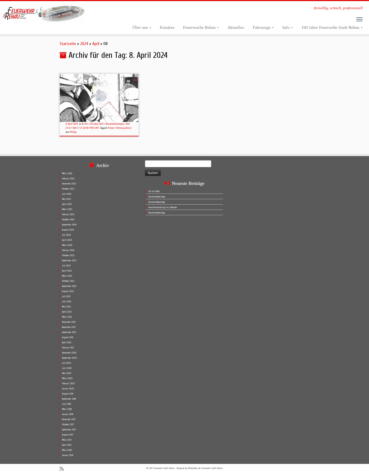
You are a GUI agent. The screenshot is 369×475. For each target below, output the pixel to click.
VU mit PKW (154, 191)
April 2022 (67, 311)
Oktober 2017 (68, 424)
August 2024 (68, 229)
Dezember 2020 (69, 352)
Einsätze (167, 27)
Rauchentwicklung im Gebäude (162, 207)
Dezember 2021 (69, 322)
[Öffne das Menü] (359, 19)
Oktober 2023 (68, 255)
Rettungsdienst (123, 127)
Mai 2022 (66, 306)
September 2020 (69, 358)
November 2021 (69, 327)
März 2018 (67, 409)
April (95, 43)
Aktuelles (235, 27)
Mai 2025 (66, 199)
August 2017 (67, 434)
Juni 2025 (66, 194)
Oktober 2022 (68, 281)
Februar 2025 (68, 214)
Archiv (85, 123)
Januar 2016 (67, 455)
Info (286, 27)
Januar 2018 (67, 414)
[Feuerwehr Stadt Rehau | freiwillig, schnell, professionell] (42, 13)
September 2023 (69, 260)
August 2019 (67, 393)
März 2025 (67, 209)
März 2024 (67, 245)
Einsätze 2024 (97, 123)
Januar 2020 (68, 388)
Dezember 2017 (69, 419)
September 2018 (69, 399)
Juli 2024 (66, 235)
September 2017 (69, 429)
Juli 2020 (66, 363)
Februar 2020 (68, 383)
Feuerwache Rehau (200, 27)
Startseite (68, 43)
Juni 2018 (66, 404)
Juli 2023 (66, 265)
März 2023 (67, 276)
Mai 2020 (66, 373)
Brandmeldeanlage (115, 123)
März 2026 (67, 173)
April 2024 (67, 240)
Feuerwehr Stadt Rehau (164, 468)
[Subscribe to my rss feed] (63, 468)
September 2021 (69, 332)
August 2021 (67, 337)
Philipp (73, 131)
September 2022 (69, 286)
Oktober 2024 (68, 219)
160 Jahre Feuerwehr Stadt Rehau (330, 27)
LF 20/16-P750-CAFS (89, 127)
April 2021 (66, 342)
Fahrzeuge (262, 27)
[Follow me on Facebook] (69, 468)
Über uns (140, 27)
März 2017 (67, 439)
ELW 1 (75, 127)
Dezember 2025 (69, 183)
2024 (84, 43)
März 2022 (67, 317)
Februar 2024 (68, 250)
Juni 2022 (66, 301)
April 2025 (67, 204)
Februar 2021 (68, 347)
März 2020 (67, 378)
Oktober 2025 (68, 188)
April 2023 (67, 270)
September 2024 (69, 224)
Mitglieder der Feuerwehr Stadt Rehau (205, 468)
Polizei (110, 127)
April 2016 (66, 445)
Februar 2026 (68, 178)
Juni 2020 (67, 368)
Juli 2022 (66, 296)
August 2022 (68, 291)
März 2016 (67, 450)
